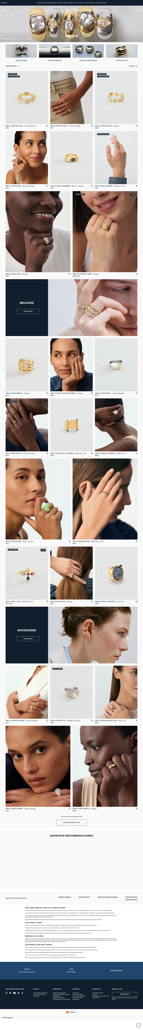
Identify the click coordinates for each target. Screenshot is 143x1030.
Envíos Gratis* (116, 970)
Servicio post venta (61, 994)
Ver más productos (71, 822)
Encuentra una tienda (15, 989)
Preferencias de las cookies (100, 996)
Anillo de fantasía (64, 897)
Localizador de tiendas (39, 995)
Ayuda (94, 994)
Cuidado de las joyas (61, 999)
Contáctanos (97, 993)
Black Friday (78, 997)
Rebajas (76, 999)
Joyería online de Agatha (12, 39)
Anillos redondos (131, 897)
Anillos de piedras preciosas (108, 897)
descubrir (28, 639)
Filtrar (132, 66)
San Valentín (78, 994)
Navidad (76, 993)
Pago (71, 971)
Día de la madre (79, 996)
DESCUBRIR (28, 311)
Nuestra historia (40, 993)
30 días (26, 971)
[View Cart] (141, 10)
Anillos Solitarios (131, 899)
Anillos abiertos (84, 897)
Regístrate (124, 994)
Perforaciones (59, 993)
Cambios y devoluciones (59, 996)
